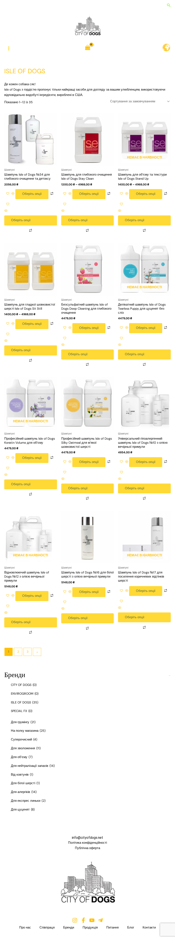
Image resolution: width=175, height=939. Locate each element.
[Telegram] (100, 920)
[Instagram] (74, 920)
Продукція (90, 928)
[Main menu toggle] (8, 48)
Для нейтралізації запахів (33, 766)
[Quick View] (12, 194)
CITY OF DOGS (23, 685)
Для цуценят (23, 810)
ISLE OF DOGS (24, 702)
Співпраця (47, 928)
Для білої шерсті (25, 783)
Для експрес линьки (28, 801)
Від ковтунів (22, 775)
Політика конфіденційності (87, 843)
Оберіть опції (32, 194)
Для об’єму (21, 757)
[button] (169, 5)
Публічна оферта (87, 848)
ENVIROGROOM (24, 694)
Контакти (149, 928)
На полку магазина (28, 731)
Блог (130, 928)
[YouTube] (92, 920)
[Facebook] (83, 920)
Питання (112, 928)
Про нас (25, 928)
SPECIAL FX (21, 711)
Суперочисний (24, 739)
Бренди (68, 928)
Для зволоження (26, 748)
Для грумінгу (23, 722)
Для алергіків (23, 792)
